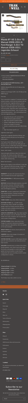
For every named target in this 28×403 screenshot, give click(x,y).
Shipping (8, 55)
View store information (7, 79)
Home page (5, 306)
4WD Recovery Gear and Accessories (11, 342)
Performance (6, 345)
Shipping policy (6, 324)
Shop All (5, 309)
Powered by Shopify (18, 380)
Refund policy (6, 321)
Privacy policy (6, 327)
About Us (5, 315)
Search (4, 303)
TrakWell (11, 380)
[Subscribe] (23, 398)
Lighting (5, 354)
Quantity (3, 57)
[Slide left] (11, 35)
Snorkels (5, 351)
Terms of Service (7, 318)
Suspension (5, 339)
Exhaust (5, 348)
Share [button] (4, 282)
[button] (2, 6)
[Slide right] (16, 35)
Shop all (5, 336)
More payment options (14, 72)
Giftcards (5, 357)
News (4, 312)
